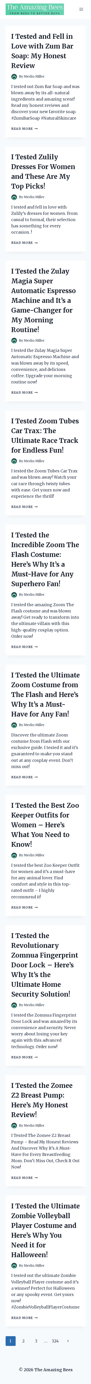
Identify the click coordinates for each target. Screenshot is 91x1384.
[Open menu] (81, 9)
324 (55, 1341)
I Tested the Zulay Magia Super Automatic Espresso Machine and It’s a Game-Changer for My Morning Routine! (43, 300)
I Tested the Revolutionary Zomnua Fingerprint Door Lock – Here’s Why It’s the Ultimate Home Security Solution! (44, 965)
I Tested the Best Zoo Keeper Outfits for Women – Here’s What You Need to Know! (45, 825)
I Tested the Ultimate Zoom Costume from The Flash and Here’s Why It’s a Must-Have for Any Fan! (45, 694)
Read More (24, 129)
